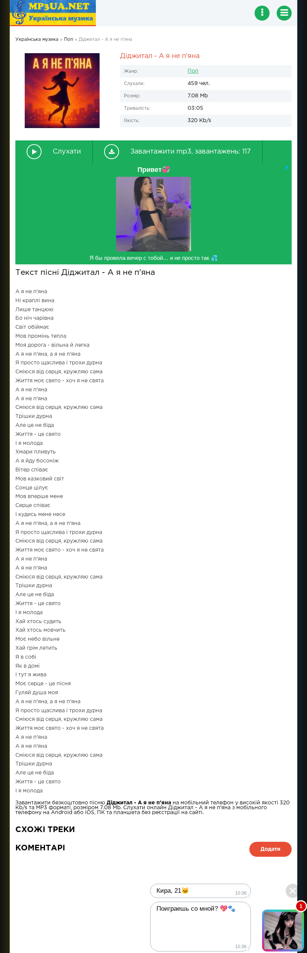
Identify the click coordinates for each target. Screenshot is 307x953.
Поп (193, 71)
